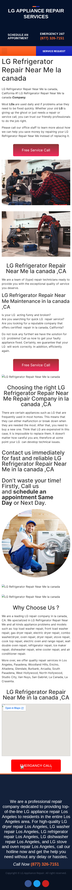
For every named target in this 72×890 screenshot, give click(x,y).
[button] (4, 51)
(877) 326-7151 (52, 38)
